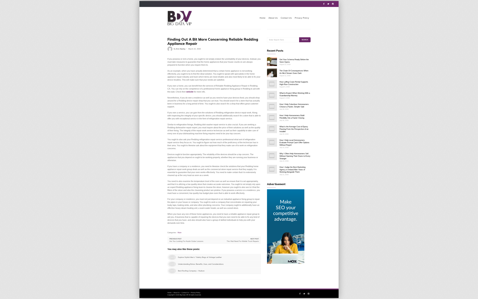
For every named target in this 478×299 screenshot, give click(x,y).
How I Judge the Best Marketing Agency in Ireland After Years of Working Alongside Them (292, 169)
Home (263, 18)
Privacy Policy (302, 18)
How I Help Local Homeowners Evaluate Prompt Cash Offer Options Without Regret (294, 142)
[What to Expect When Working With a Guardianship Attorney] (272, 95)
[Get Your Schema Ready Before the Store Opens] (272, 61)
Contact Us (286, 18)
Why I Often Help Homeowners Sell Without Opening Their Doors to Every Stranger (294, 155)
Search (305, 40)
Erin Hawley (180, 49)
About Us (273, 18)
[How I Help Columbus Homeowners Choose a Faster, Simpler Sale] (272, 106)
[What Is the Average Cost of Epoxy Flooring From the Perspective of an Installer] (272, 128)
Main (179, 233)
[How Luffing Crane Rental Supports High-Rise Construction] (272, 84)
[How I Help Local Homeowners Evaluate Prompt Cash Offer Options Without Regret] (272, 142)
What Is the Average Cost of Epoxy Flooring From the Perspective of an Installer (293, 129)
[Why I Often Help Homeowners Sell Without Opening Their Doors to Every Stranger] (272, 155)
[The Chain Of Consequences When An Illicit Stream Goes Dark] (272, 72)
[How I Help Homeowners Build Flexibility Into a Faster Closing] (272, 117)
